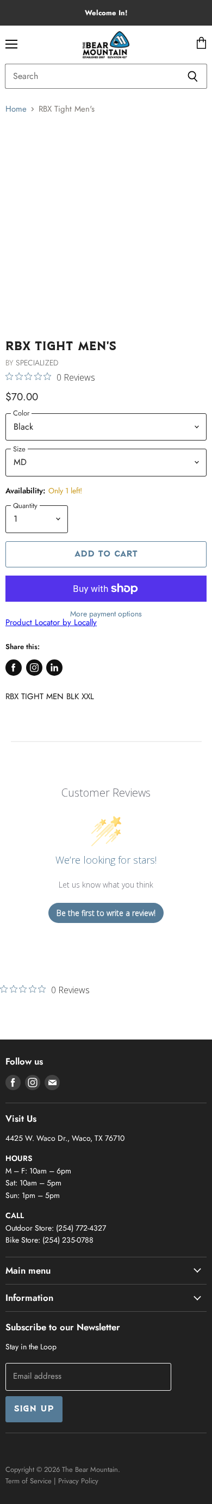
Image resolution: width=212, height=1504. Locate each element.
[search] (91, 76)
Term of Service (28, 1481)
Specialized (37, 362)
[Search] (192, 76)
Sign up (34, 1409)
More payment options (106, 613)
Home (16, 109)
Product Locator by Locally (51, 622)
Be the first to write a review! (106, 913)
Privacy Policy (78, 1481)
